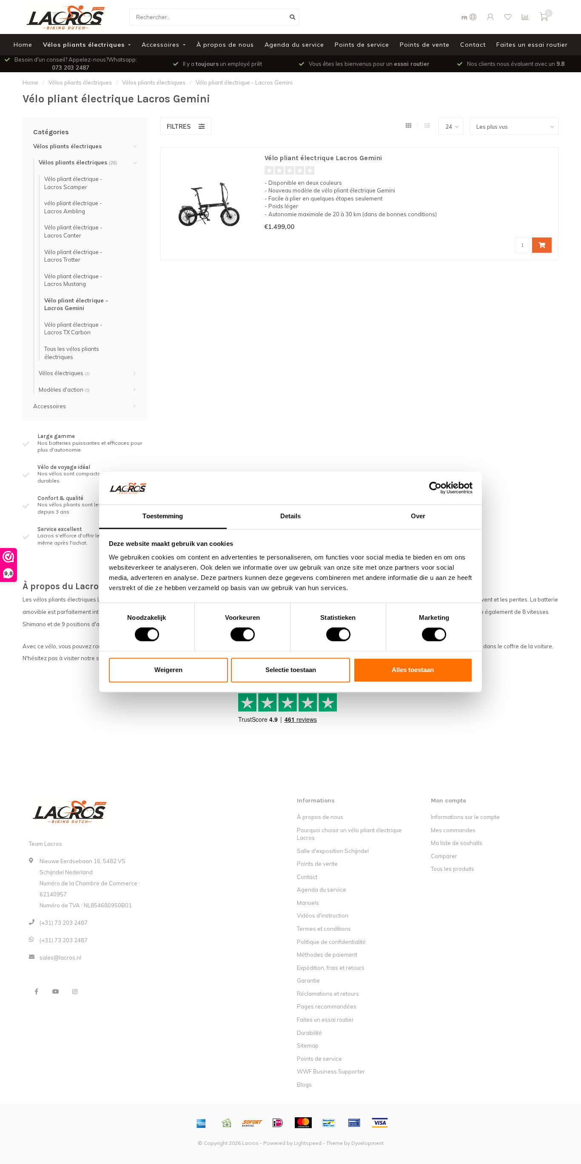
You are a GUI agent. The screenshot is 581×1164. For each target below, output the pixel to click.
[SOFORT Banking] (252, 1122)
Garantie (308, 980)
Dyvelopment (367, 1143)
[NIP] (354, 1122)
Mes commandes (453, 830)
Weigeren (168, 669)
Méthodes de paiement (327, 954)
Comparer (444, 856)
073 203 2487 (70, 67)
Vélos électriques (64, 373)
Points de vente (425, 44)
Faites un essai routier (532, 44)
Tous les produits (452, 868)
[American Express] (201, 1122)
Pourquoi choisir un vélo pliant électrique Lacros (349, 834)
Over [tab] (418, 516)
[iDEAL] (277, 1122)
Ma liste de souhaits (456, 842)
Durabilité (309, 1032)
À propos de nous (225, 44)
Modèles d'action (64, 389)
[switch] (236, 634)
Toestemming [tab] (162, 516)
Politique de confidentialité (331, 941)
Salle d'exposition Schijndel (333, 851)
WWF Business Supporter (331, 1071)
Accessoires (160, 44)
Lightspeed (308, 1143)
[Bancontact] (328, 1122)
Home (23, 44)
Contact (473, 44)
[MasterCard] (303, 1122)
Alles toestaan (413, 669)
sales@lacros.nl (60, 957)
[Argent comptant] (226, 1122)
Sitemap (308, 1045)
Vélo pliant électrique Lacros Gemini (323, 158)
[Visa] (379, 1122)
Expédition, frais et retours (331, 967)
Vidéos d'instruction (322, 915)
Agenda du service (294, 44)
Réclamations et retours (328, 993)
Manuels (308, 902)
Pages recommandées (326, 1006)
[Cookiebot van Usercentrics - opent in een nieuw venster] (435, 488)
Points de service (362, 44)
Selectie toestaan (290, 669)
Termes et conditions (324, 928)
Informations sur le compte (465, 817)
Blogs (304, 1084)
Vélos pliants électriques (84, 44)
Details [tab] (290, 516)
